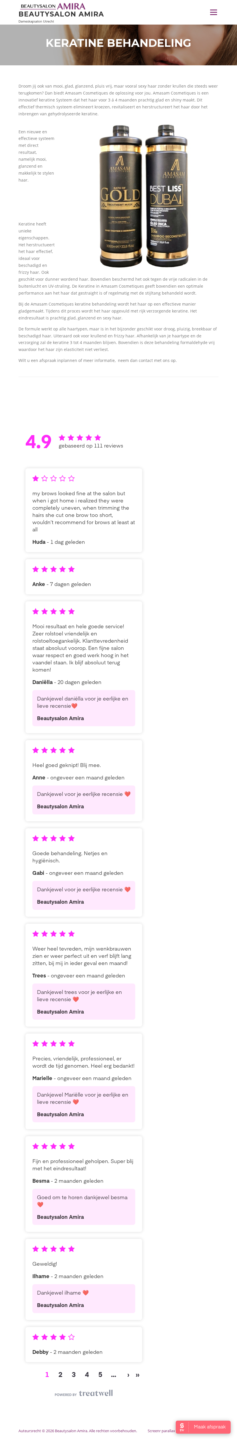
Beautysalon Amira (61, 14)
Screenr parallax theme (167, 1430)
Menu (213, 12)
